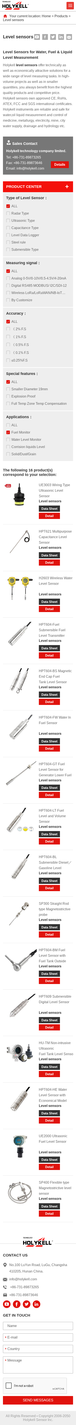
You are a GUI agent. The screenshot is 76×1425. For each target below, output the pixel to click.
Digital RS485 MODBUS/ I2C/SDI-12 (39, 285)
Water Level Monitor (26, 439)
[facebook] (45, 37)
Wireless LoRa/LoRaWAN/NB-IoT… (38, 293)
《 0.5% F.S (20, 345)
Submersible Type (25, 249)
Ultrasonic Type (23, 220)
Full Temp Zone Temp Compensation (39, 403)
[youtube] (37, 37)
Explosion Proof (23, 396)
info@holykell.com (30, 168)
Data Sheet (49, 508)
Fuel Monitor (20, 432)
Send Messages (38, 1400)
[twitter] (53, 37)
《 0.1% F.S (20, 352)
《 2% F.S (18, 329)
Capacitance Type (25, 228)
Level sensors (13, 20)
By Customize (21, 300)
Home (46, 16)
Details (59, 164)
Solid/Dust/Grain (23, 454)
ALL (14, 206)
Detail (49, 516)
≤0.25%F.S (19, 360)
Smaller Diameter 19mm (29, 389)
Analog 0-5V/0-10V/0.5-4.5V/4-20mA (38, 278)
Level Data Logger (25, 235)
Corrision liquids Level (28, 447)
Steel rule (18, 242)
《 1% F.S (18, 337)
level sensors (26, 65)
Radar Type (20, 213)
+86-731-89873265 (26, 157)
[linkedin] (61, 37)
